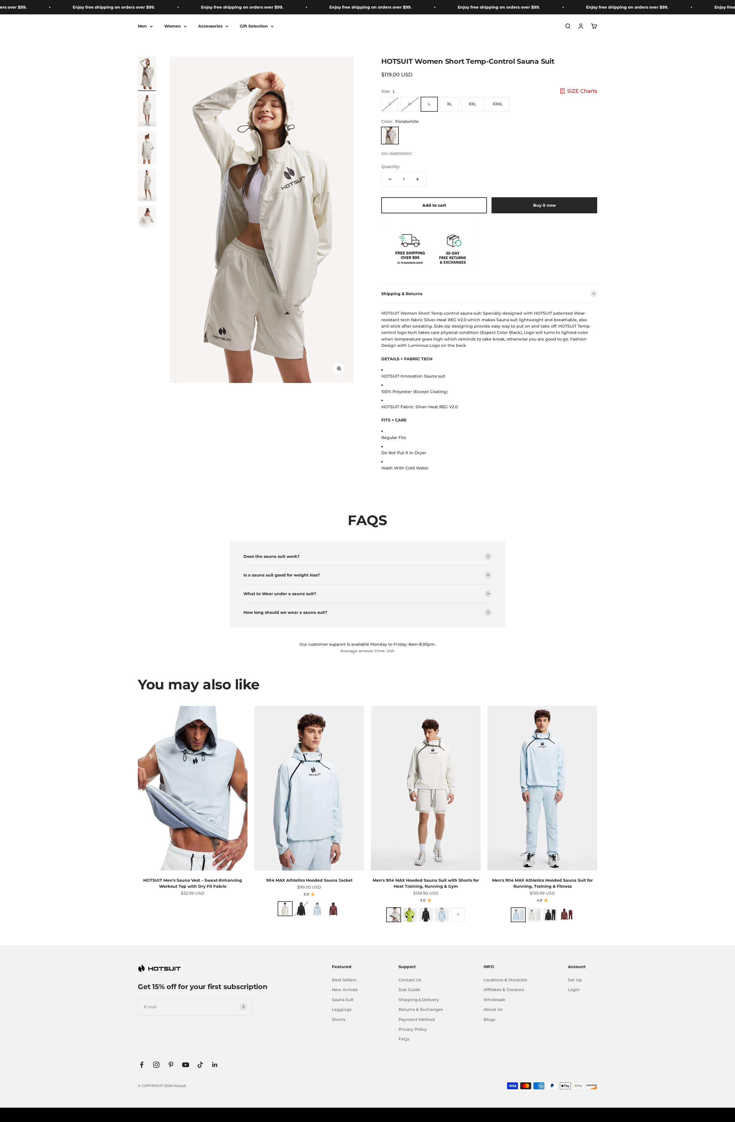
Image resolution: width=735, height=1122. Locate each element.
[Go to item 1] (147, 74)
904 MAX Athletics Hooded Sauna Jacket (309, 880)
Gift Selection (254, 26)
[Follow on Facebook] (142, 1065)
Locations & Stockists (505, 979)
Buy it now (544, 205)
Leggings (341, 1009)
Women (172, 26)
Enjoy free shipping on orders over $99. (73, 7)
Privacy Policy (413, 1029)
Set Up (575, 979)
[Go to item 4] (147, 186)
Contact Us (410, 979)
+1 (458, 914)
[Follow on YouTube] (185, 1065)
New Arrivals (345, 989)
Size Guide (409, 989)
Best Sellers (344, 979)
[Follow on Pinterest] (171, 1065)
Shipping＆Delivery (419, 999)
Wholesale (494, 999)
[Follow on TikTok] (200, 1065)
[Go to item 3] (147, 148)
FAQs (404, 1039)
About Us (492, 1009)
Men (142, 26)
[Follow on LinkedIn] (215, 1065)
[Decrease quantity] (390, 179)
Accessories (210, 26)
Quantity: (390, 166)
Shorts (338, 1019)
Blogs (489, 1019)
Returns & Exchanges (421, 1009)
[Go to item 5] (147, 223)
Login (574, 989)
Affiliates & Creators (503, 989)
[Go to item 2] (147, 111)
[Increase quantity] (417, 179)
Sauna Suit (343, 999)
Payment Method (417, 1019)
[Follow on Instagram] (156, 1065)
